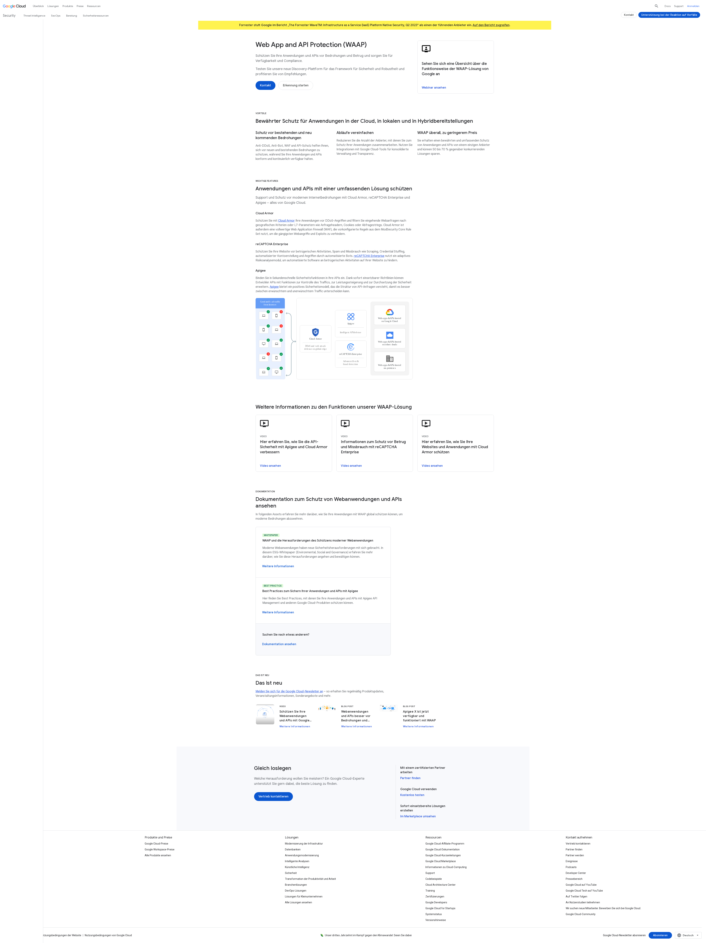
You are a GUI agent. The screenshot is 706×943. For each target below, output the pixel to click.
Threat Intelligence (34, 15)
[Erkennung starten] (296, 85)
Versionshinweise (435, 920)
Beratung (71, 15)
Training (430, 890)
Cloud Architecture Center (440, 884)
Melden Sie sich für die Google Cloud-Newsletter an (289, 691)
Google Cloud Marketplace (440, 861)
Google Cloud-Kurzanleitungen (443, 855)
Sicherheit (291, 873)
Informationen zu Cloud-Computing (446, 867)
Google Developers (436, 902)
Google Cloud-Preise (156, 843)
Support (678, 6)
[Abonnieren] (660, 935)
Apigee (274, 287)
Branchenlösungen (296, 884)
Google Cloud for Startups (440, 908)
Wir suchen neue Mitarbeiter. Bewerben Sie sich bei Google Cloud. (603, 908)
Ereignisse (572, 861)
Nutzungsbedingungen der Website (60, 935)
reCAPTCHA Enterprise (369, 256)
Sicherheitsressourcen (96, 15)
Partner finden (410, 778)
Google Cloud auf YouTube (581, 884)
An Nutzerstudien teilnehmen (583, 902)
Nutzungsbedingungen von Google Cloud (108, 935)
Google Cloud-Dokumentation (442, 849)
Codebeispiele (433, 878)
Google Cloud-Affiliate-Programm (444, 843)
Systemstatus (433, 914)
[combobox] (688, 935)
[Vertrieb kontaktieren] (273, 796)
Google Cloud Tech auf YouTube (584, 890)
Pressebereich (574, 878)
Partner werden (575, 855)
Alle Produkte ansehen (158, 855)
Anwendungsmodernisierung (302, 855)
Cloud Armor (286, 221)
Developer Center (576, 873)
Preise (80, 6)
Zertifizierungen (434, 896)
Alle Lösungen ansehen (298, 902)
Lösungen (53, 6)
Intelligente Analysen (297, 861)
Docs (668, 6)
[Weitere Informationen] (278, 566)
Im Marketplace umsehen (418, 816)
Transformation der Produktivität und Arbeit (310, 878)
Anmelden (693, 6)
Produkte (68, 6)
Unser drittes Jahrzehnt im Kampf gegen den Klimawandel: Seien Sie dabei (368, 935)
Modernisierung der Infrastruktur (304, 843)
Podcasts (571, 867)
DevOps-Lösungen (295, 890)
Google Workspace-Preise (159, 849)
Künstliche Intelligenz (297, 867)
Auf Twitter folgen (576, 896)
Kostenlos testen (412, 795)
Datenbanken (293, 849)
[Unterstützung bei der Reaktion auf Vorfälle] (669, 14)
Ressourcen (94, 6)
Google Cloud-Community (581, 914)
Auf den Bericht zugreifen (491, 25)
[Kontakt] (265, 85)
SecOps (55, 15)
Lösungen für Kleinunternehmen (303, 896)
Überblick (38, 6)
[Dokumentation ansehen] (279, 644)
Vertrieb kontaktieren (578, 843)
